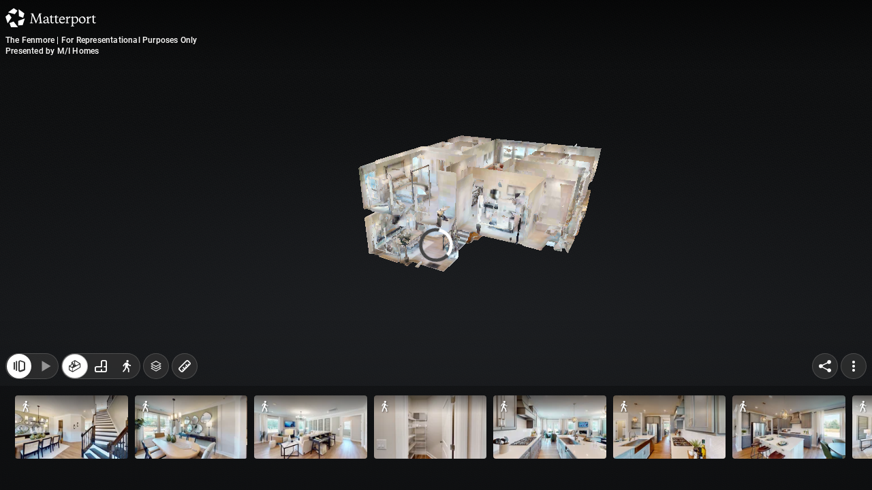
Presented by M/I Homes (52, 51)
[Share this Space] (825, 373)
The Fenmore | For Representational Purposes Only (101, 40)
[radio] (75, 373)
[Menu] (854, 373)
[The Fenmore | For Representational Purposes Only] (436, 245)
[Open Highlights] (19, 373)
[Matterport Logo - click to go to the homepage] (51, 17)
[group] (100, 373)
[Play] (45, 373)
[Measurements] (185, 373)
